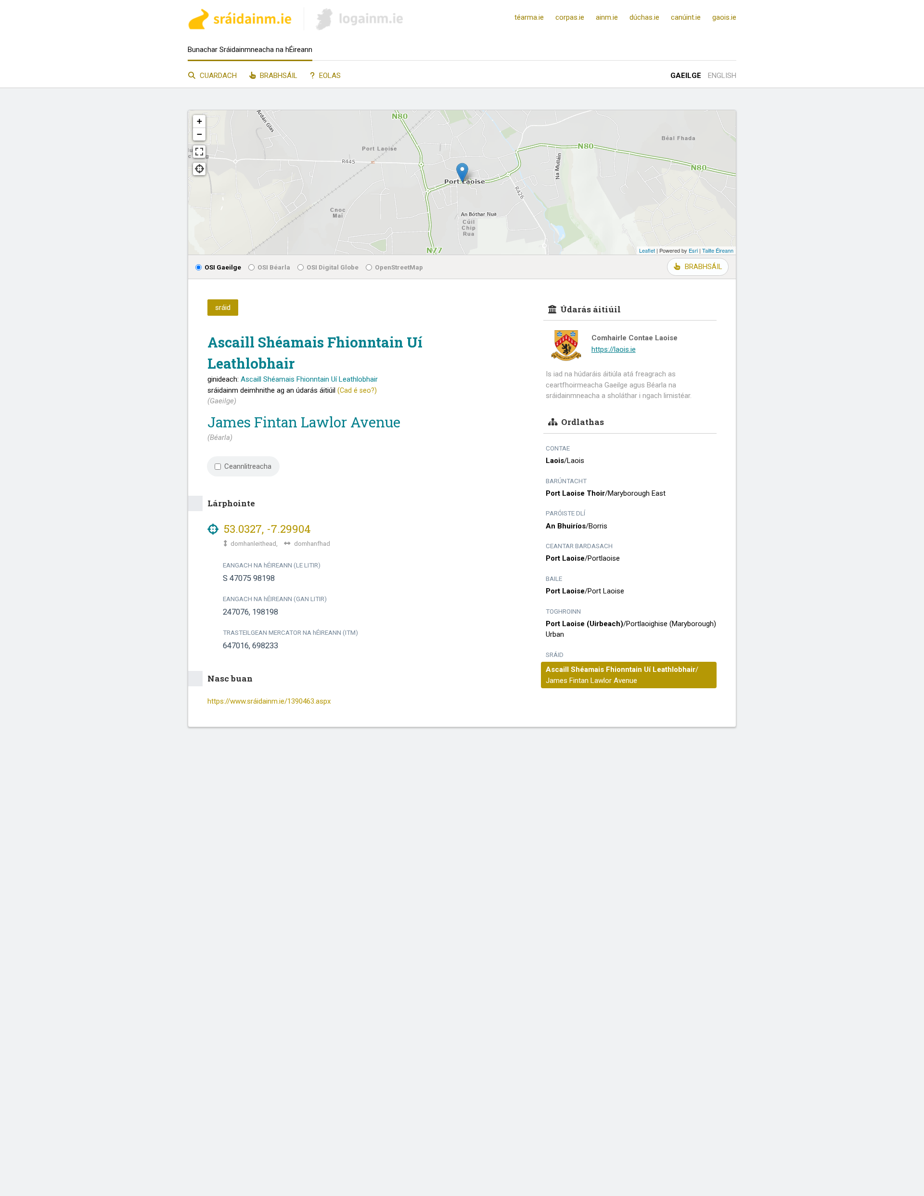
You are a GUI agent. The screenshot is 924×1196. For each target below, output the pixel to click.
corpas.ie (569, 17)
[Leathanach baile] (240, 20)
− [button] (199, 134)
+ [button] (199, 121)
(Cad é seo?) (357, 390)
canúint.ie (686, 17)
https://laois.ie (613, 349)
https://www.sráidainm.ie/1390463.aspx (269, 701)
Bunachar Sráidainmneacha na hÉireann (250, 49)
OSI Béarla (273, 267)
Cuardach (217, 75)
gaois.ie (724, 17)
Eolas (329, 75)
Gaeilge (685, 75)
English (722, 75)
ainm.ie (607, 17)
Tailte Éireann (717, 250)
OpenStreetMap (399, 267)
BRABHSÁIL (703, 266)
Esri (693, 250)
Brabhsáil (277, 75)
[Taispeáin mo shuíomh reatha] (199, 169)
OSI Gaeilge (223, 267)
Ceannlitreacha (247, 466)
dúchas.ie (644, 17)
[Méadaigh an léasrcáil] (199, 151)
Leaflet (647, 250)
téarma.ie (529, 17)
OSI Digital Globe (333, 267)
